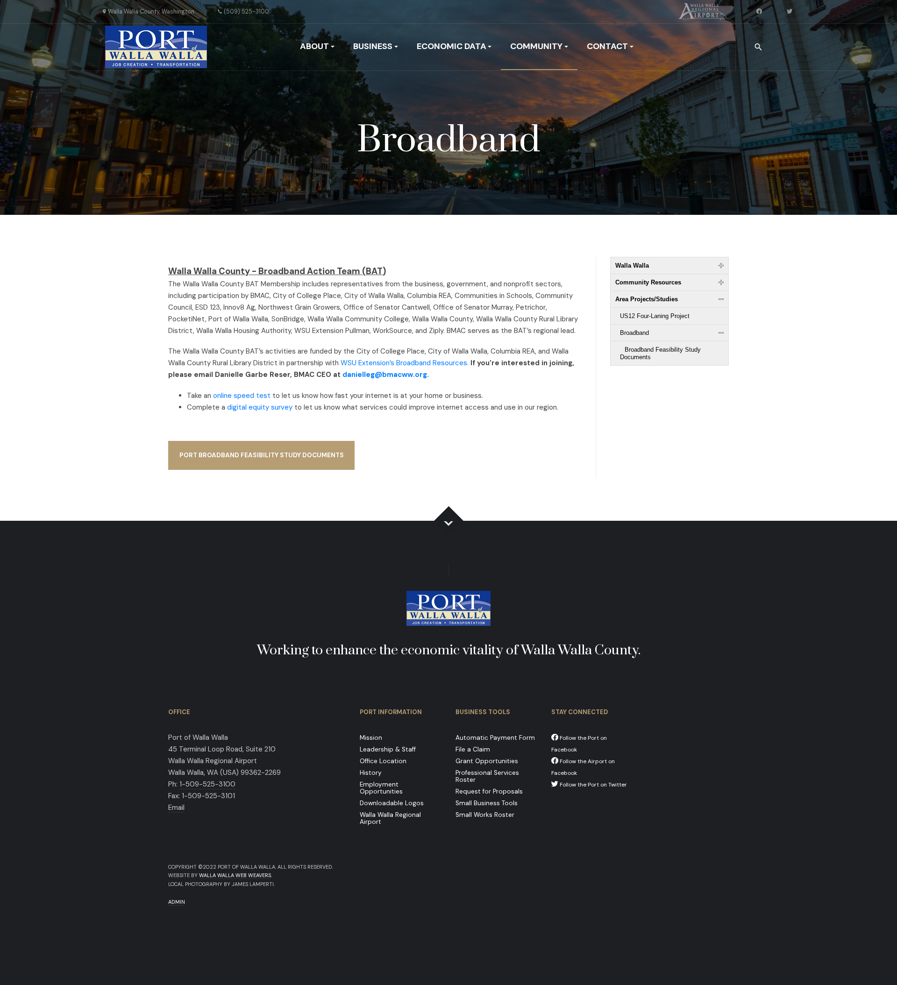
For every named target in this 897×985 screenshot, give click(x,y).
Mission (371, 738)
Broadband (634, 332)
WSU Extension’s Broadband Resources (404, 363)
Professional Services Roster (487, 776)
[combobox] (759, 47)
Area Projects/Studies (646, 299)
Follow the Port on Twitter (592, 784)
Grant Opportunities (487, 761)
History (371, 773)
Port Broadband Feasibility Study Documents (261, 455)
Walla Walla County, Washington (151, 11)
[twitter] (790, 12)
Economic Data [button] (451, 46)
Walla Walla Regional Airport (390, 818)
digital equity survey (259, 407)
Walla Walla (632, 265)
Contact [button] (607, 46)
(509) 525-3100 (246, 11)
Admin (176, 902)
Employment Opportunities (381, 787)
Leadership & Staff (388, 749)
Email (176, 807)
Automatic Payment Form (495, 738)
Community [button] (536, 46)
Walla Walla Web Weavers (235, 875)
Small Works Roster (485, 815)
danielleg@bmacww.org (384, 374)
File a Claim (473, 749)
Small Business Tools (487, 803)
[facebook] (760, 12)
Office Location (383, 761)
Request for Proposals (489, 791)
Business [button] (372, 46)
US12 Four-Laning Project (655, 315)
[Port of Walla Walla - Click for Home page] (156, 47)
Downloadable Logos (392, 803)
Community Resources (648, 282)
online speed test (242, 395)
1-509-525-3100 (207, 784)
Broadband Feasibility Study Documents (660, 353)
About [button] (314, 46)
